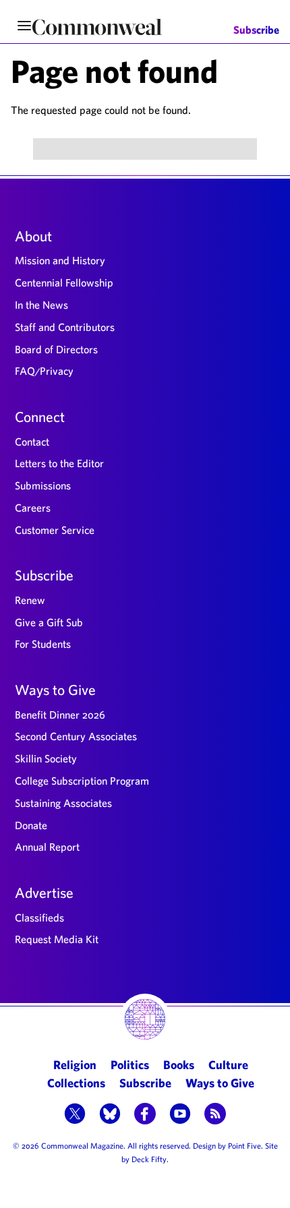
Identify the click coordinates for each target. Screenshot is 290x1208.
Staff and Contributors (65, 327)
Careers (33, 508)
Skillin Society (46, 758)
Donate (31, 825)
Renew (30, 600)
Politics (130, 1065)
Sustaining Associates (63, 803)
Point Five (244, 1145)
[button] (75, 1115)
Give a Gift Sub (49, 622)
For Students (43, 644)
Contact (32, 441)
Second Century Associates (76, 736)
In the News (41, 305)
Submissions (43, 485)
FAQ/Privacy (44, 371)
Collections (76, 1083)
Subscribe (256, 30)
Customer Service (54, 530)
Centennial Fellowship (64, 282)
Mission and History (60, 260)
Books (178, 1065)
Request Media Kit (56, 939)
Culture (228, 1065)
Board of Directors (56, 349)
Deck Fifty (149, 1159)
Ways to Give (55, 690)
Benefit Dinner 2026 (60, 714)
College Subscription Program (82, 781)
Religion (74, 1065)
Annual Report (47, 847)
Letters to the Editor (59, 463)
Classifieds (39, 917)
